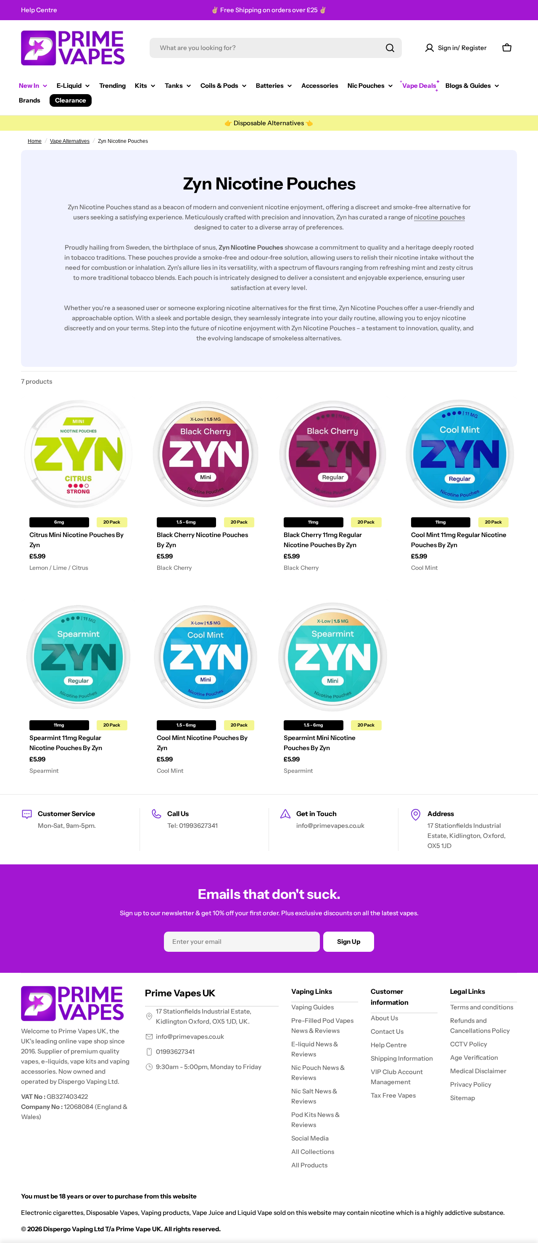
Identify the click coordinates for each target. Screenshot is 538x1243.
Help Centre (39, 10)
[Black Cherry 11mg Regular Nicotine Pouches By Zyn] (332, 454)
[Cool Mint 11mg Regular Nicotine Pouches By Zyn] (460, 454)
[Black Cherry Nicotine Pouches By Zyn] (205, 454)
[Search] (390, 48)
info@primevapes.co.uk (190, 1036)
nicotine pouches (439, 217)
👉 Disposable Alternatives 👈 (268, 123)
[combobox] (276, 48)
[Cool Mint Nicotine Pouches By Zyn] (205, 657)
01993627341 (175, 1052)
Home (35, 141)
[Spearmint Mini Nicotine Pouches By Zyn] (332, 657)
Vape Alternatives (70, 141)
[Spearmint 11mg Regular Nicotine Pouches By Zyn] (78, 657)
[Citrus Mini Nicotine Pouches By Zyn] (78, 454)
